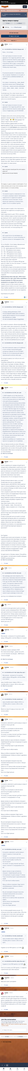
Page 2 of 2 (13, 40)
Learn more (2, 2)
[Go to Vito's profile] (2, 605)
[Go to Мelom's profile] (2, 45)
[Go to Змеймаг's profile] (2, 668)
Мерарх (6, 387)
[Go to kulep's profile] (2, 568)
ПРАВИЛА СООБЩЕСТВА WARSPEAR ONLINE (11, 15)
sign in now (8, 1022)
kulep (6, 568)
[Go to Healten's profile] (2, 993)
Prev (5, 40)
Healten (6, 992)
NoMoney (7, 27)
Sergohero (7, 977)
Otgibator (7, 301)
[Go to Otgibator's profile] (2, 302)
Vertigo (6, 719)
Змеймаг (7, 667)
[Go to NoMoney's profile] (3, 27)
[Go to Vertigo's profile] (2, 720)
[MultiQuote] (2, 297)
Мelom (6, 44)
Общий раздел (18, 27)
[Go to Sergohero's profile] (2, 978)
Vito (5, 604)
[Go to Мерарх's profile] (2, 388)
